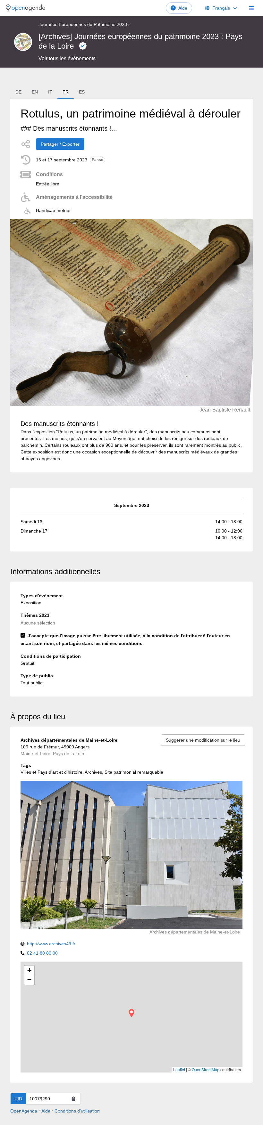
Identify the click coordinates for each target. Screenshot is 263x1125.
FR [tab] (66, 91)
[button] (131, 1013)
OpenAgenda (23, 1110)
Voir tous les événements (67, 58)
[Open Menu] (251, 8)
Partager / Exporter (60, 144)
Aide (182, 8)
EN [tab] (35, 91)
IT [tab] (50, 91)
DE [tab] (18, 91)
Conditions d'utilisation (77, 1110)
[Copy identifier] (73, 1099)
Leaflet (179, 1069)
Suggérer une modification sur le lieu (203, 740)
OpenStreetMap (205, 1069)
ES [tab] (82, 91)
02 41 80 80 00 (42, 953)
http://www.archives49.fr (51, 943)
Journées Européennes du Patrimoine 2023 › (84, 24)
